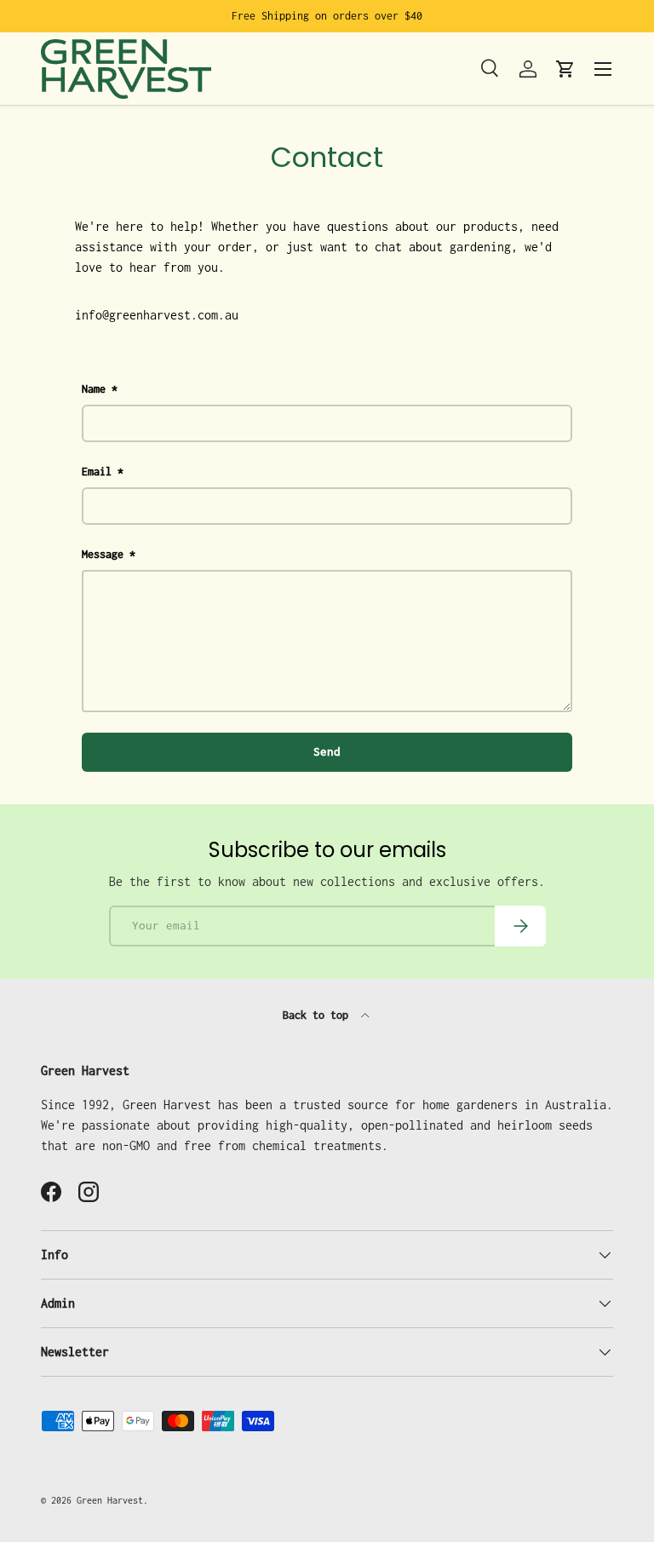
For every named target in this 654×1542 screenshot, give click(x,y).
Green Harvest (110, 1500)
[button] (565, 69)
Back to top (318, 1015)
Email (97, 471)
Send (327, 751)
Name (94, 389)
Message (102, 554)
